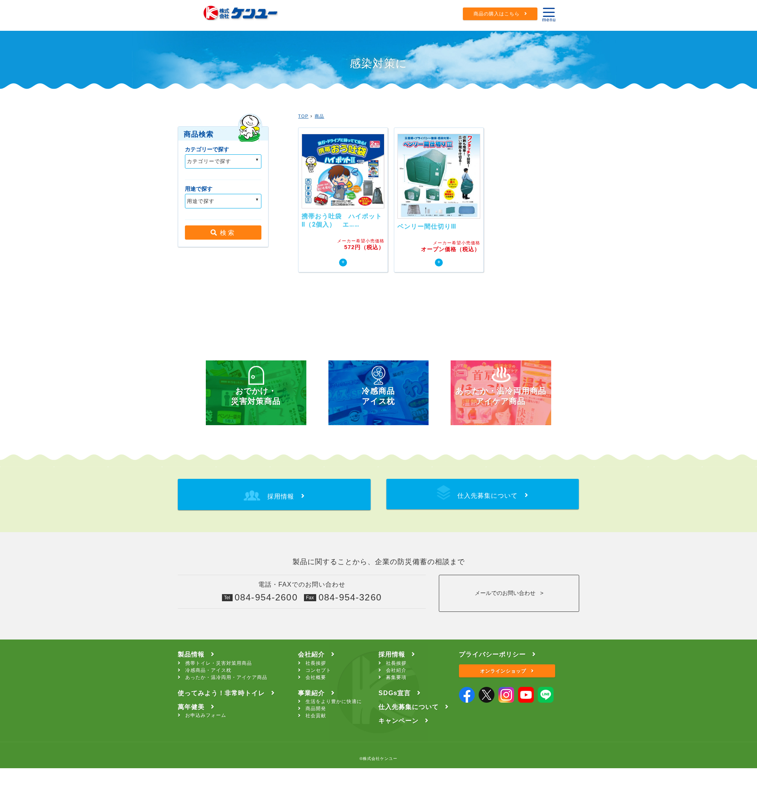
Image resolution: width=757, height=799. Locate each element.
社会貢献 (316, 715)
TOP (303, 116)
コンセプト (318, 670)
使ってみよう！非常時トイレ (221, 693)
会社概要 (316, 677)
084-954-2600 (266, 597)
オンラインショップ (503, 671)
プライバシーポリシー (492, 654)
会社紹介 (311, 654)
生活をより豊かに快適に (334, 701)
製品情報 (191, 654)
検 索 (225, 232)
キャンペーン (398, 720)
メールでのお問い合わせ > (509, 593)
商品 (319, 116)
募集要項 (396, 677)
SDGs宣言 (394, 693)
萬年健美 (191, 706)
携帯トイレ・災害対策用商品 (218, 663)
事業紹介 (311, 693)
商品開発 (316, 708)
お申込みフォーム (205, 715)
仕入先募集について (408, 706)
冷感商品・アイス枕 (208, 670)
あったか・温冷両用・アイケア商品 (226, 677)
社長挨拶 (316, 663)
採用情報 (391, 654)
